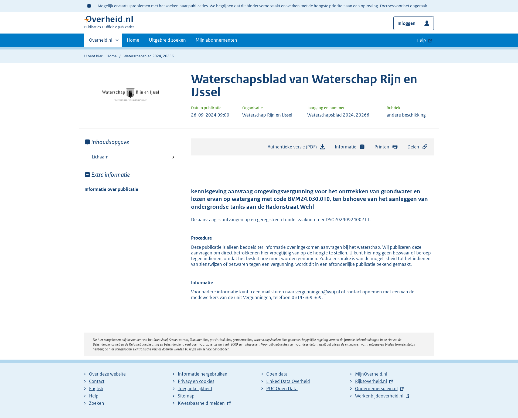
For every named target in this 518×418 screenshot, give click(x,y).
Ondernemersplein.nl (376, 389)
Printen (381, 147)
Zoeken (96, 403)
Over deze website (107, 374)
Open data (277, 374)
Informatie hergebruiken (202, 374)
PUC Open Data (282, 389)
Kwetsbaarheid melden (201, 403)
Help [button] (421, 40)
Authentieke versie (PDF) (294, 148)
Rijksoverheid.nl (371, 381)
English (96, 389)
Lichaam (100, 157)
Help (93, 396)
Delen (413, 147)
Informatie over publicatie (111, 189)
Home (133, 40)
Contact (96, 381)
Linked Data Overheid (288, 381)
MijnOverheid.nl (371, 374)
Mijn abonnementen (216, 40)
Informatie (345, 147)
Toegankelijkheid (195, 389)
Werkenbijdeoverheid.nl (379, 396)
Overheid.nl (100, 42)
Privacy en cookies (196, 381)
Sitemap (186, 396)
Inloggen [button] (406, 23)
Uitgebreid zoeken (167, 40)
